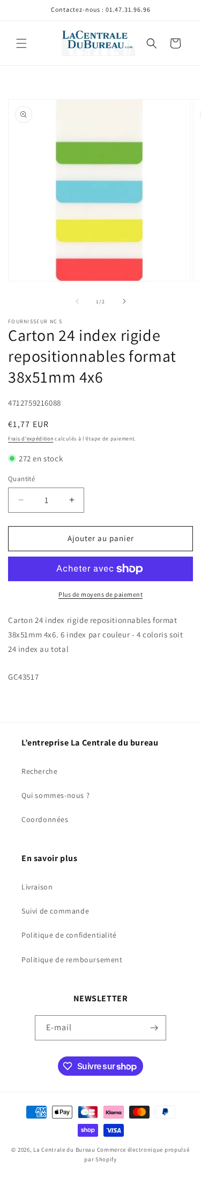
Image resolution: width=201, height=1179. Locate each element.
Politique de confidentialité (69, 935)
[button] (21, 43)
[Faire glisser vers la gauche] (77, 301)
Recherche (39, 771)
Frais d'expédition (31, 438)
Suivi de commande (55, 911)
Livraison (37, 887)
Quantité (21, 478)
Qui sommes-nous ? (55, 795)
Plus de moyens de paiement (100, 594)
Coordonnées (45, 819)
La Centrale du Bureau (64, 1149)
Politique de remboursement (72, 959)
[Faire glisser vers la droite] (124, 301)
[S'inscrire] (154, 1027)
